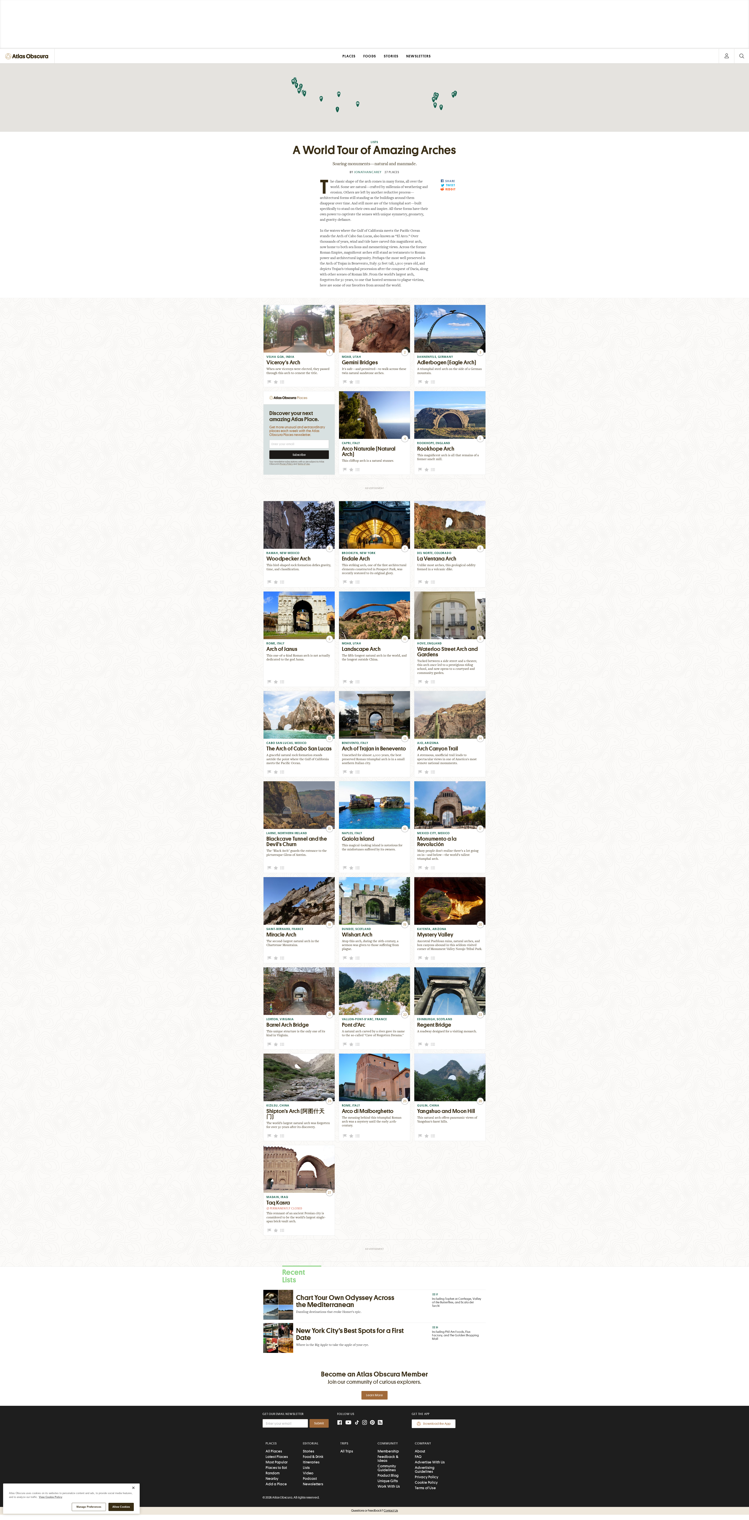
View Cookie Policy (50, 1497)
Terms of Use (304, 464)
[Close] (133, 1487)
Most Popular (277, 1462)
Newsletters (313, 1484)
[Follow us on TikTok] (357, 1423)
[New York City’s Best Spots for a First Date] (374, 1338)
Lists (374, 142)
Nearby (272, 1478)
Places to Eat (276, 1467)
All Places (274, 1451)
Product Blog (388, 1475)
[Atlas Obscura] (27, 56)
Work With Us (389, 1486)
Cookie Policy (426, 1482)
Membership (388, 1451)
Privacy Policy (286, 464)
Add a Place (276, 1484)
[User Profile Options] (726, 56)
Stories (308, 1451)
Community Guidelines (387, 1468)
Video (308, 1473)
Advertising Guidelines (424, 1469)
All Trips (346, 1451)
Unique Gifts (388, 1481)
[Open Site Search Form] (741, 56)
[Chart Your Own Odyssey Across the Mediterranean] (374, 1305)
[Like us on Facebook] (339, 1423)
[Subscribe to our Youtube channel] (348, 1423)
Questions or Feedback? (374, 1510)
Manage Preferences (88, 1506)
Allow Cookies (121, 1506)
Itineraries (311, 1462)
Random (273, 1473)
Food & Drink (313, 1457)
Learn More (374, 1395)
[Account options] (727, 56)
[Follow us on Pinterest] (372, 1423)
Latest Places (277, 1457)
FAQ (418, 1457)
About (420, 1451)
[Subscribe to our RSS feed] (380, 1423)
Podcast (310, 1478)
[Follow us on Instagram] (364, 1423)
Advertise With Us (430, 1462)
